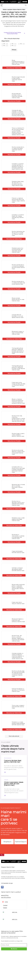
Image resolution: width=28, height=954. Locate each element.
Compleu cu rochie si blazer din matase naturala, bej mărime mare (18, 216)
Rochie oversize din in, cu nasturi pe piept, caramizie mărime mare (18, 149)
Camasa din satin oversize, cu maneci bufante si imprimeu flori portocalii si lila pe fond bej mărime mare (18, 113)
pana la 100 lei (4, 895)
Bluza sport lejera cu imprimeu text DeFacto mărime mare (18, 620)
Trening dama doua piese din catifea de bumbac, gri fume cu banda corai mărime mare (18, 350)
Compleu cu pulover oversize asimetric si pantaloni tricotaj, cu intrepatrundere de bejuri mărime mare (18, 166)
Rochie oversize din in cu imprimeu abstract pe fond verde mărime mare (18, 266)
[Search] (25, 5)
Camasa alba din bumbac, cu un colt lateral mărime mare (17, 316)
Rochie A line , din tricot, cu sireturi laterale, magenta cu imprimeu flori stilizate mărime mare (18, 638)
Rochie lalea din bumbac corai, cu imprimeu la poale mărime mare (17, 95)
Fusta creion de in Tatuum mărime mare (18, 603)
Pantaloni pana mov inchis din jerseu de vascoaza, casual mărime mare (17, 250)
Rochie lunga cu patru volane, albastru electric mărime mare (18, 435)
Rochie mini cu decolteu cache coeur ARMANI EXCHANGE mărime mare (18, 503)
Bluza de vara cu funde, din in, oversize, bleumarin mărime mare (18, 486)
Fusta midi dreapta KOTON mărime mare (18, 552)
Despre (5, 907)
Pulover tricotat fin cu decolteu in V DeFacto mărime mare (18, 690)
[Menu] (2, 5)
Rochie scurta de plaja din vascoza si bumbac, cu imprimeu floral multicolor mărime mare (18, 673)
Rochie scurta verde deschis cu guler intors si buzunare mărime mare (18, 452)
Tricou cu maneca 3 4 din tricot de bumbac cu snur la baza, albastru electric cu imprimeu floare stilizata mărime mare (18, 131)
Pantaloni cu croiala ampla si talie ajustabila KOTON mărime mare (18, 723)
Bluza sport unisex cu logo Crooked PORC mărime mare (18, 333)
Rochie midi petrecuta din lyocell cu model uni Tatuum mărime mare (18, 233)
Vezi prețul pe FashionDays (14, 67)
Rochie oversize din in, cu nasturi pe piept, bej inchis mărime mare (18, 283)
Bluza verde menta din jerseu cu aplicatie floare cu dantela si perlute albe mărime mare (18, 587)
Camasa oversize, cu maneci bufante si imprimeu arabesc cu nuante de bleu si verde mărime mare (18, 656)
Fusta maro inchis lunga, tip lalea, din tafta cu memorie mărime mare (18, 384)
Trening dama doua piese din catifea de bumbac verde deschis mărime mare (18, 368)
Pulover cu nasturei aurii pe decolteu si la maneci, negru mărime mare (18, 200)
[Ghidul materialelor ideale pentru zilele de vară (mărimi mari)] (14, 788)
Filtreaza (14, 49)
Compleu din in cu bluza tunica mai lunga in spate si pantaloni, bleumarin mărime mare (18, 469)
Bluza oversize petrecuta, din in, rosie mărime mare (18, 299)
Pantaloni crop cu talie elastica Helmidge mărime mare (18, 519)
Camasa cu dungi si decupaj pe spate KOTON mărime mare (18, 569)
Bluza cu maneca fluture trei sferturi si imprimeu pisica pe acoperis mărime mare (18, 401)
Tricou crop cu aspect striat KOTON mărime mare (18, 707)
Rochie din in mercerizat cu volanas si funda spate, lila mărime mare (18, 536)
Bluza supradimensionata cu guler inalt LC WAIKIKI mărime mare (18, 62)
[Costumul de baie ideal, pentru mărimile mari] (14, 765)
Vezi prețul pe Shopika (14, 84)
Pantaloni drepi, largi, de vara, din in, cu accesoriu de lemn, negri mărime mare (18, 183)
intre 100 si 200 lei (6, 897)
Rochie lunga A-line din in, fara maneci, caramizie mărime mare (18, 79)
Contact (5, 905)
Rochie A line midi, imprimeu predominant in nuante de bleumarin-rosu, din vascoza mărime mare (18, 418)
